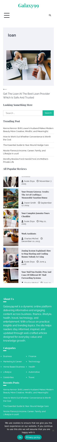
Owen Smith (30, 196)
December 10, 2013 (31, 235)
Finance (32, 356)
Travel (31, 377)
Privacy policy (33, 437)
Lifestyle (7, 372)
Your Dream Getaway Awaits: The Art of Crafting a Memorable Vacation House (35, 188)
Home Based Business (14, 367)
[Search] (50, 15)
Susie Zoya (29, 215)
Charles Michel (31, 232)
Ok (20, 437)
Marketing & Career (12, 361)
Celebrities (8, 377)
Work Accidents (29, 227)
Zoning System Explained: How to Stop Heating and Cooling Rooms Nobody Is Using (36, 247)
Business (7, 356)
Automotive (34, 372)
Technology (34, 361)
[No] (53, 430)
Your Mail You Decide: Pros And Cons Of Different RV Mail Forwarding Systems (36, 268)
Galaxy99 (28, 5)
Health (31, 367)
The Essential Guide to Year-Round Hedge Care (26, 145)
